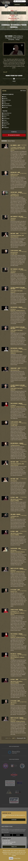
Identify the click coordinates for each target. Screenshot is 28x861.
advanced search (14, 135)
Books (18, 835)
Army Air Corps (7, 100)
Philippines (6, 127)
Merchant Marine (7, 105)
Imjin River (6, 122)
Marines (5, 98)
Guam (5, 125)
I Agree (11, 858)
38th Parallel (6, 123)
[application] (14, 49)
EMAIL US (14, 846)
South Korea (6, 118)
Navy (5, 102)
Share (4, 72)
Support (14, 819)
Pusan (5, 120)
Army (5, 96)
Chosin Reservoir (7, 113)
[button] (14, 48)
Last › (13, 738)
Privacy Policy (16, 858)
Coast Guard (6, 103)
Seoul (5, 116)
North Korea (6, 115)
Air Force (6, 107)
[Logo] (22, 45)
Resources (7, 835)
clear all (14, 131)
